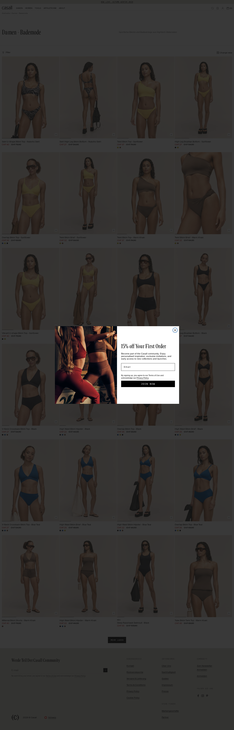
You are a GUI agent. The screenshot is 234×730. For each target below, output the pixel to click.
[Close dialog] (175, 330)
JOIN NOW (148, 384)
